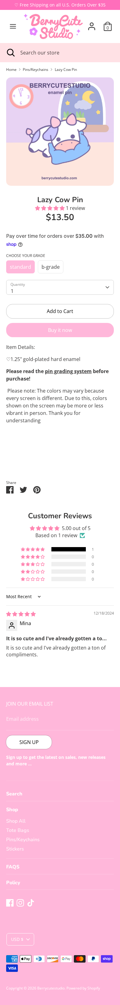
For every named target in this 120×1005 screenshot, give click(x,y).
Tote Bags (17, 830)
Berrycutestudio (51, 988)
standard (20, 266)
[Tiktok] (30, 903)
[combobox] (60, 287)
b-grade (51, 266)
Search (14, 793)
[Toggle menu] (13, 26)
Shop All (16, 821)
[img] (21, 614)
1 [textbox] (12, 291)
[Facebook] (10, 903)
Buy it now (60, 330)
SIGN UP (29, 742)
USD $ (17, 939)
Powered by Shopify (83, 988)
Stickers (15, 849)
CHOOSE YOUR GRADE (25, 255)
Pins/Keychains (23, 839)
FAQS (12, 867)
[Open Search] (10, 52)
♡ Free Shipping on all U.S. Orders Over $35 (60, 5)
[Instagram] (20, 903)
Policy (13, 882)
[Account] (92, 23)
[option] (60, 131)
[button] (50, 208)
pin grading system (68, 371)
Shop (12, 809)
